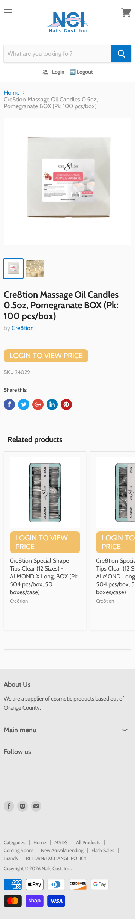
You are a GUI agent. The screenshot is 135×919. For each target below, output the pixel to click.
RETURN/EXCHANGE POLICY (56, 858)
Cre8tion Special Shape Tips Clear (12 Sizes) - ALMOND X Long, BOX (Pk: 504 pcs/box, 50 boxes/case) (44, 576)
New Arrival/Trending (62, 850)
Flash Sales (103, 850)
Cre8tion (23, 328)
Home (12, 92)
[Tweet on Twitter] (23, 404)
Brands (11, 858)
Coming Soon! (18, 850)
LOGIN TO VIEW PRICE (46, 355)
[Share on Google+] (38, 404)
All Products (88, 842)
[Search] (121, 53)
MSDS (61, 842)
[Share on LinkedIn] (52, 404)
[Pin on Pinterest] (66, 404)
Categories (14, 842)
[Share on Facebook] (9, 404)
